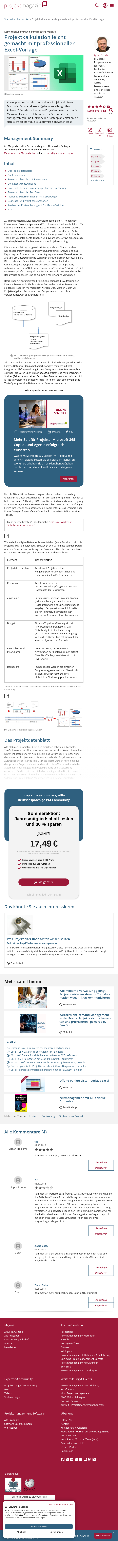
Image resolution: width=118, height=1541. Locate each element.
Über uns (67, 1413)
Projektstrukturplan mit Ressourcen (27, 179)
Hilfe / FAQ (66, 1420)
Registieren (101, 1167)
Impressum (67, 1451)
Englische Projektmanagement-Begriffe (82, 1358)
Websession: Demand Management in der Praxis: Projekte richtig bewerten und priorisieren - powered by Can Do (85, 1020)
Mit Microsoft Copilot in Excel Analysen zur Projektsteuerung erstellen (48, 1062)
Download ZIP (99, 130)
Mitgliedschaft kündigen (74, 1427)
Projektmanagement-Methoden (78, 1335)
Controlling (48, 1116)
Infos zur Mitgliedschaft (16, 1339)
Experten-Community (18, 1379)
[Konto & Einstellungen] (105, 5)
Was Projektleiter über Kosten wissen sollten (38, 939)
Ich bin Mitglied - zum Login (58, 153)
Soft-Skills (66, 1366)
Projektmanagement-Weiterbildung (80, 1385)
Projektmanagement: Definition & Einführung (85, 1355)
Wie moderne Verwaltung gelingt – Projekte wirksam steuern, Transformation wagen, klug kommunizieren (84, 994)
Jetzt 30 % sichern (103, 1535)
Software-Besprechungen (18, 1423)
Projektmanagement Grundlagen (79, 1370)
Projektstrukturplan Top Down (24, 192)
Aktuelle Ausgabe (13, 1331)
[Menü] (112, 5)
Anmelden (101, 1162)
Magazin (9, 1325)
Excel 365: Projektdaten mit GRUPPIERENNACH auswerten (42, 1058)
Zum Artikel (17, 963)
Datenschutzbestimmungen (59, 1504)
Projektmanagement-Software (24, 1413)
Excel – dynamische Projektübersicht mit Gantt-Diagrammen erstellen (48, 1066)
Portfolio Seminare (71, 1401)
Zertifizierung (68, 1389)
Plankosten (96, 156)
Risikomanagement (96, 176)
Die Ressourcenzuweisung (22, 183)
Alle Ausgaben (12, 1335)
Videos (8, 1393)
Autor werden (68, 1435)
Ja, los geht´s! (44, 882)
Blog (6, 1389)
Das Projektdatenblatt (20, 170)
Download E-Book (110, 130)
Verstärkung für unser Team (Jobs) (79, 1439)
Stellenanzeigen (12, 1397)
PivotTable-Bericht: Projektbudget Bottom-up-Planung (37, 188)
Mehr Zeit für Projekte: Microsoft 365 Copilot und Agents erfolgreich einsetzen (44, 444)
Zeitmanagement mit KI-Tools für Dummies (82, 1099)
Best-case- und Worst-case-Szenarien (28, 200)
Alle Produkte (11, 1420)
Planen (95, 166)
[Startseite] (25, 5)
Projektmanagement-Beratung (20, 1385)
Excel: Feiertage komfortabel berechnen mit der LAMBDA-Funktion (46, 1069)
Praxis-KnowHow (72, 1325)
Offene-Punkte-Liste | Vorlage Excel (84, 1081)
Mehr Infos (69, 478)
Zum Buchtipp (70, 1107)
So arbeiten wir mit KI (72, 1443)
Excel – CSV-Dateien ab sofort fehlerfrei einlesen (37, 1051)
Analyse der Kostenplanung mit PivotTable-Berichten (36, 205)
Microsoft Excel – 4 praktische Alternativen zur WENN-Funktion (44, 1055)
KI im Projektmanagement (75, 1393)
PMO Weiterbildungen (73, 1397)
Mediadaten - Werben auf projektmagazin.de (85, 1431)
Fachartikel (23, 19)
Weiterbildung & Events (76, 1379)
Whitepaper (67, 1351)
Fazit (10, 209)
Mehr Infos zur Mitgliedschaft (20, 153)
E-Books (65, 1339)
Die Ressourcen (16, 175)
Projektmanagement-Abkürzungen (79, 1362)
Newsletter (10, 1347)
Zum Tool (68, 1087)
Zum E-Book (69, 1004)
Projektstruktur (96, 161)
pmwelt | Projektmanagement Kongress (82, 1404)
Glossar (65, 1347)
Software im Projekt (71, 1116)
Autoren (8, 1343)
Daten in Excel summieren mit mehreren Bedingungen (40, 1048)
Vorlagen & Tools (70, 1343)
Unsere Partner (69, 1447)
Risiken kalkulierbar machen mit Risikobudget (32, 196)
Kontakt (65, 1423)
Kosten (95, 171)
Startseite (9, 19)
